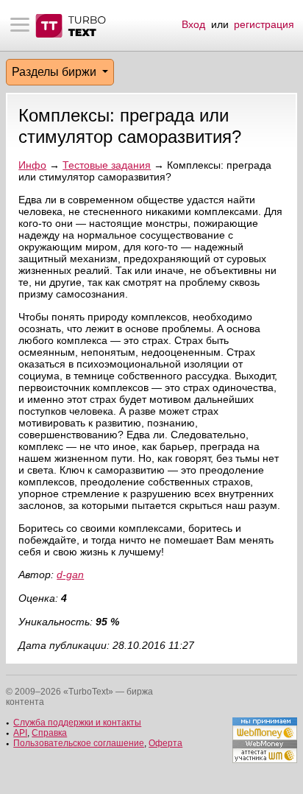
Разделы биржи (55, 72)
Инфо (32, 165)
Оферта (165, 743)
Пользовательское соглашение (78, 743)
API (20, 733)
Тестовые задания (107, 165)
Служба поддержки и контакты (77, 722)
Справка (49, 733)
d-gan (70, 574)
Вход (193, 24)
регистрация (264, 24)
